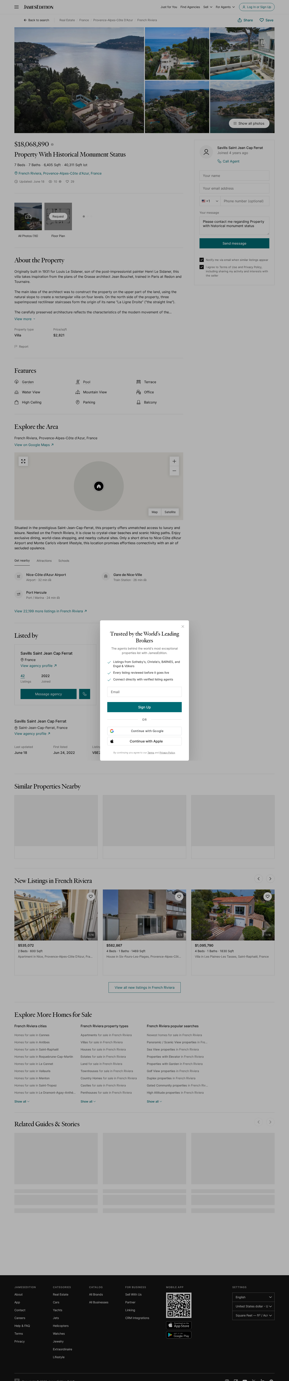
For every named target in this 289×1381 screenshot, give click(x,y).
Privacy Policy (167, 752)
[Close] (183, 626)
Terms (150, 752)
